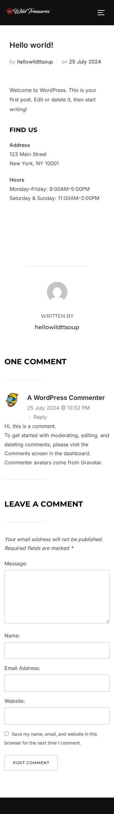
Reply (40, 417)
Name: (12, 635)
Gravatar (91, 462)
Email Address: (22, 668)
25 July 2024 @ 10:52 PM (58, 408)
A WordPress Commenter (66, 397)
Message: (15, 563)
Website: (14, 701)
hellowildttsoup (35, 61)
